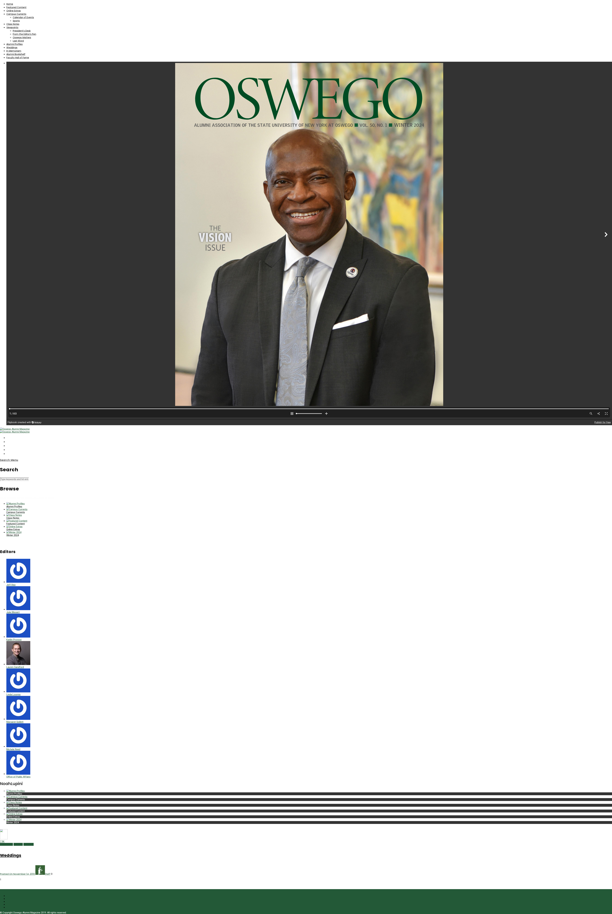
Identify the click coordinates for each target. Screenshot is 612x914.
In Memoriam (13, 50)
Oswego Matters (22, 37)
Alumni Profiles (14, 44)
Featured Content (16, 7)
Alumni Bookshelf (15, 54)
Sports (16, 20)
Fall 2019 (18, 844)
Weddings (11, 47)
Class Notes (12, 24)
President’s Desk (22, 30)
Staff (47, 874)
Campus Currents (16, 14)
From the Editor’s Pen (24, 34)
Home (9, 4)
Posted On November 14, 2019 (17, 874)
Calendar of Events (23, 17)
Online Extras (13, 10)
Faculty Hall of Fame (17, 57)
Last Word (18, 40)
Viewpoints (12, 27)
